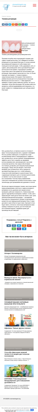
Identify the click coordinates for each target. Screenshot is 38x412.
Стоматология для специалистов (13, 22)
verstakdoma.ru (21, 411)
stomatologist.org (19, 4)
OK (32, 410)
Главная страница (6, 16)
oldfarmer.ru (29, 411)
